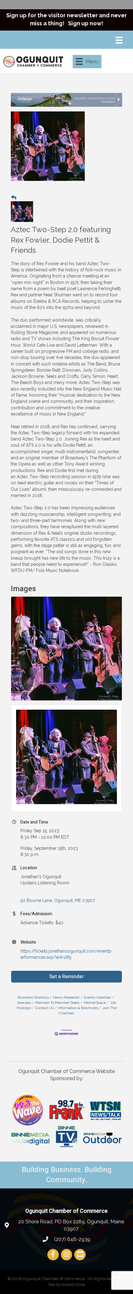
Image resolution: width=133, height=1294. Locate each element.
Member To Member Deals (57, 1002)
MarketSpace (95, 1002)
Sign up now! (85, 23)
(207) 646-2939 (71, 1239)
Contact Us (44, 1008)
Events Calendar (97, 997)
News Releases (66, 997)
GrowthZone (73, 1284)
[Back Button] (13, 197)
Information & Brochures (78, 1008)
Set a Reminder (66, 976)
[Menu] (119, 40)
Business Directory (33, 997)
